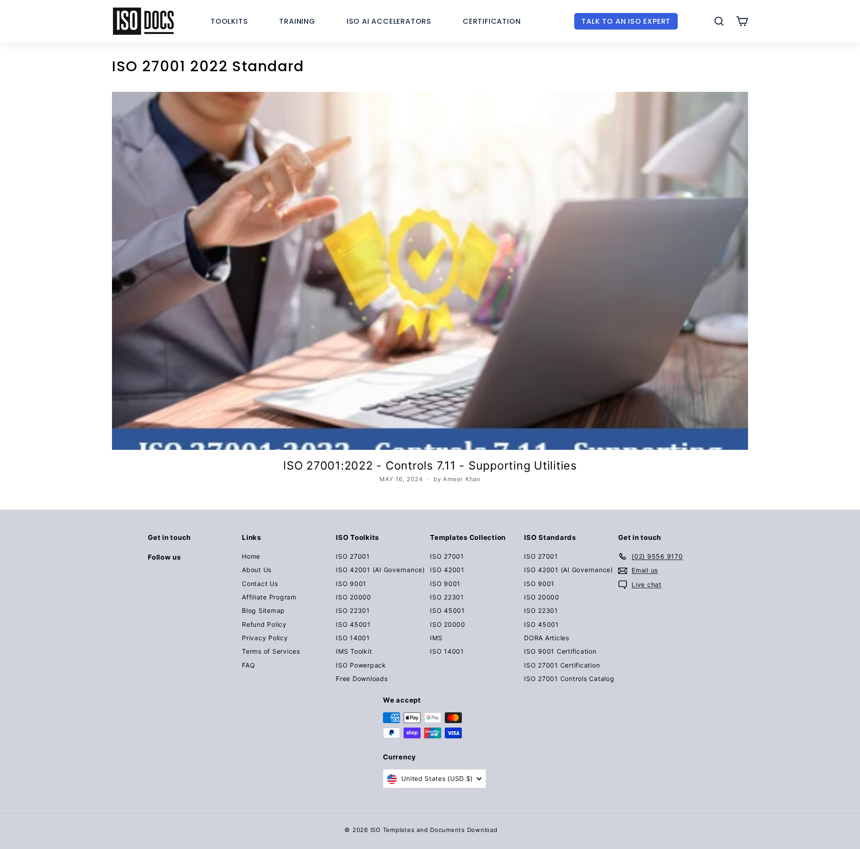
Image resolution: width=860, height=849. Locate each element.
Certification (491, 21)
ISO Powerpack (361, 665)
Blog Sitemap (263, 610)
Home (251, 556)
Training (297, 21)
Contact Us (260, 583)
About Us (256, 569)
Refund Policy (264, 624)
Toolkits (229, 21)
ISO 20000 (353, 597)
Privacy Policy (265, 638)
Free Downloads (362, 678)
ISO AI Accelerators (389, 21)
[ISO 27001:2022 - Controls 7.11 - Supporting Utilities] (430, 271)
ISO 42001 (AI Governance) (380, 569)
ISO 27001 (353, 556)
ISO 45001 (353, 624)
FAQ (248, 665)
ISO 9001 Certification (560, 651)
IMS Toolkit (354, 651)
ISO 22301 (353, 610)
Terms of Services (271, 651)
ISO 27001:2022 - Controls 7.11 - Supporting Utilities (430, 465)
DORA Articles (546, 638)
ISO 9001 (351, 583)
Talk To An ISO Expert (626, 21)
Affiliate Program (269, 597)
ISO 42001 (447, 569)
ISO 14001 (353, 638)
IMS (436, 638)
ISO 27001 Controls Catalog (569, 678)
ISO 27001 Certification (562, 665)
